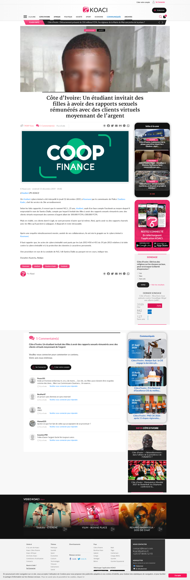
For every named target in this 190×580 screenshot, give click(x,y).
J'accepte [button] (177, 575)
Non (140, 276)
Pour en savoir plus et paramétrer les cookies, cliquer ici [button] (62, 577)
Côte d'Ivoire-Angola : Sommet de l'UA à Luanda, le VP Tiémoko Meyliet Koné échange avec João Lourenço (91, 22)
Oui (140, 273)
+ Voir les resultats (157, 285)
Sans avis (142, 279)
